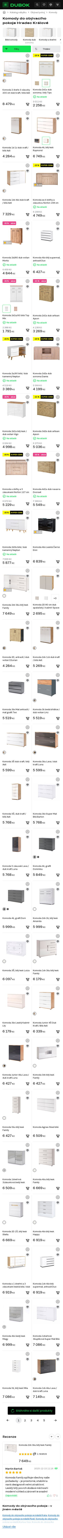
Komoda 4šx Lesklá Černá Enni (46, 548)
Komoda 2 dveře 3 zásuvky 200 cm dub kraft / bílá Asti (16, 91)
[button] (51, 1436)
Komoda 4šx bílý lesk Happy (43, 1233)
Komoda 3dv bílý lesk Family (43, 1076)
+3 (55, 598)
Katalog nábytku (18, 12)
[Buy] (27, 104)
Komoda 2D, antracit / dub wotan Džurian (16, 658)
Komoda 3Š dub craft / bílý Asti (16, 763)
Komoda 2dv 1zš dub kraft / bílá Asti (46, 658)
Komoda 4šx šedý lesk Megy (14, 1337)
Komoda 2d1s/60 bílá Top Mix (16, 316)
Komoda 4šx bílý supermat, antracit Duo (46, 259)
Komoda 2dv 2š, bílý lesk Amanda (45, 919)
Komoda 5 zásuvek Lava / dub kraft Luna (16, 867)
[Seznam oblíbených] (44, 4)
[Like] (48, 1495)
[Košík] (57, 4)
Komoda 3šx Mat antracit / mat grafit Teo (16, 710)
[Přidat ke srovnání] (28, 61)
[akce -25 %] (16, 293)
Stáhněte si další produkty (34, 1410)
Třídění (46, 49)
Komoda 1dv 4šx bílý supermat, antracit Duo (44, 1285)
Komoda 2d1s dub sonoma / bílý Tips (42, 91)
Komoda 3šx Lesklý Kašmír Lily (16, 1024)
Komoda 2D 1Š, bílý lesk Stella (15, 1233)
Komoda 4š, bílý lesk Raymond (43, 148)
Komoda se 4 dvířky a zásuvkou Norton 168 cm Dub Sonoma (45, 201)
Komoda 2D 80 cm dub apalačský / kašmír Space (46, 606)
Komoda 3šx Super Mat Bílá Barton (45, 815)
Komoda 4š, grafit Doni (14, 918)
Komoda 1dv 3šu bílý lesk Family (46, 972)
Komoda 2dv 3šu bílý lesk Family (15, 606)
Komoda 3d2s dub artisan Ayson (46, 432)
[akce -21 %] (47, 293)
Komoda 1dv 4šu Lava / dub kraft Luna (45, 1389)
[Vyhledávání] (37, 4)
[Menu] (6, 4)
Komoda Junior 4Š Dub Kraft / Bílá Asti (44, 1024)
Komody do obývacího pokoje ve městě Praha (25, 1515)
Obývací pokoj (38, 12)
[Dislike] (54, 1495)
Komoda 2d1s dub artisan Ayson (46, 317)
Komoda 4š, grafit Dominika (42, 867)
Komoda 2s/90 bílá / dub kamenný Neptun (15, 375)
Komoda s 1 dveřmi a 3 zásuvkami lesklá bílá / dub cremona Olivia (16, 1285)
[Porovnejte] (51, 4)
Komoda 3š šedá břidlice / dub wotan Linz (46, 710)
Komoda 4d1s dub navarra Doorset (46, 490)
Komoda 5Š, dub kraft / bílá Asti (14, 815)
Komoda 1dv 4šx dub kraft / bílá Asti (16, 201)
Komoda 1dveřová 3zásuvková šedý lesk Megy (14, 1181)
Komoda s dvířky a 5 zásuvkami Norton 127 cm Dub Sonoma (16, 491)
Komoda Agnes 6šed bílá (45, 1127)
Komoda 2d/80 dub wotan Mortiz (16, 259)
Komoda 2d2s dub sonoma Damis (42, 375)
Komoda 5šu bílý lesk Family (13, 1128)
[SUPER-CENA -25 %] (47, 68)
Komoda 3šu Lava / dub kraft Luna (45, 763)
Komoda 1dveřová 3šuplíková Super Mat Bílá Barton (46, 1337)
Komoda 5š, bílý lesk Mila (15, 1388)
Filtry (16, 49)
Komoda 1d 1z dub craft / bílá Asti (15, 149)
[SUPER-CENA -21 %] (47, 409)
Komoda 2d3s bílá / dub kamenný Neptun (15, 548)
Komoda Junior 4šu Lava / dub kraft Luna (16, 1076)
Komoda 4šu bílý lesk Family (43, 1180)
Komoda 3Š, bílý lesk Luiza (16, 970)
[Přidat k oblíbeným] (28, 56)
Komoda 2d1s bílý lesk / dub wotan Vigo (15, 432)
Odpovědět (11, 1495)
